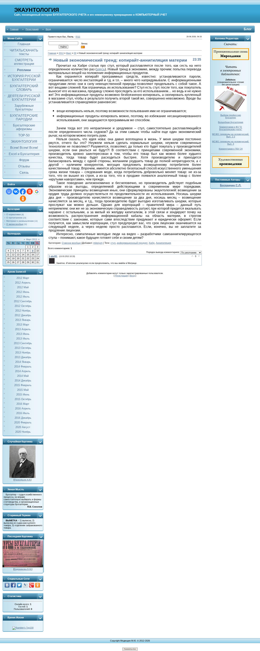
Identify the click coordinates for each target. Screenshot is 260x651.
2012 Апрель (23, 282)
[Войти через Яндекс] (30, 191)
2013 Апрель (23, 329)
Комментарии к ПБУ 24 (231, 149)
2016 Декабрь (23, 417)
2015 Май (23, 389)
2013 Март (22, 324)
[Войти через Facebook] (23, 191)
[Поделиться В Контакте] (7, 585)
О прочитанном (14, 217)
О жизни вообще (14, 224)
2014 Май (23, 375)
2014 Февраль (22, 366)
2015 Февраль (22, 385)
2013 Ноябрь (23, 352)
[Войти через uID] (9, 191)
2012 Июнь (22, 291)
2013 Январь (23, 319)
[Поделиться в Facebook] (13, 585)
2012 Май (23, 287)
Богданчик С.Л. (230, 185)
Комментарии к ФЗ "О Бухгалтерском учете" (230, 128)
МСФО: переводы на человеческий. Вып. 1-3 (230, 135)
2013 (61, 53)
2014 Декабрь (23, 380)
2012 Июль (23, 296)
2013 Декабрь (23, 357)
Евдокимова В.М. (23, 569)
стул (113, 243)
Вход (48, 29)
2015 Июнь (22, 394)
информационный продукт (132, 243)
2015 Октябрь (23, 399)
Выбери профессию (230, 115)
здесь (100, 69)
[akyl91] (52, 263)
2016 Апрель (23, 408)
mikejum (98, 243)
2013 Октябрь (23, 347)
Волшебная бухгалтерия (230, 122)
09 (75, 53)
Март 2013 (31, 239)
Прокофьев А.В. (22, 480)
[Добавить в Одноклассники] (37, 585)
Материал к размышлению (20, 221)
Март (68, 53)
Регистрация (32, 29)
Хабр (152, 243)
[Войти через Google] (37, 191)
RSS (78, 36)
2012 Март (22, 277)
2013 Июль (23, 338)
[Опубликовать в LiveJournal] (25, 585)
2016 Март (22, 403)
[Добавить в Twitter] (19, 585)
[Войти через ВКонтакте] (16, 191)
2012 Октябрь (23, 305)
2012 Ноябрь (23, 310)
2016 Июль (23, 413)
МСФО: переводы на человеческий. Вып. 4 (230, 142)
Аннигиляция (163, 243)
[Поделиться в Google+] (31, 585)
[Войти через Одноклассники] (23, 199)
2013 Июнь (22, 333)
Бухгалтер (230, 117)
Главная (14, 29)
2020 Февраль (22, 422)
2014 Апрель (23, 371)
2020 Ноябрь (23, 431)
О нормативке (13, 214)
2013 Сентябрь (23, 343)
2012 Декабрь (23, 315)
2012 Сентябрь (23, 301)
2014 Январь (23, 361)
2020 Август (22, 427)
